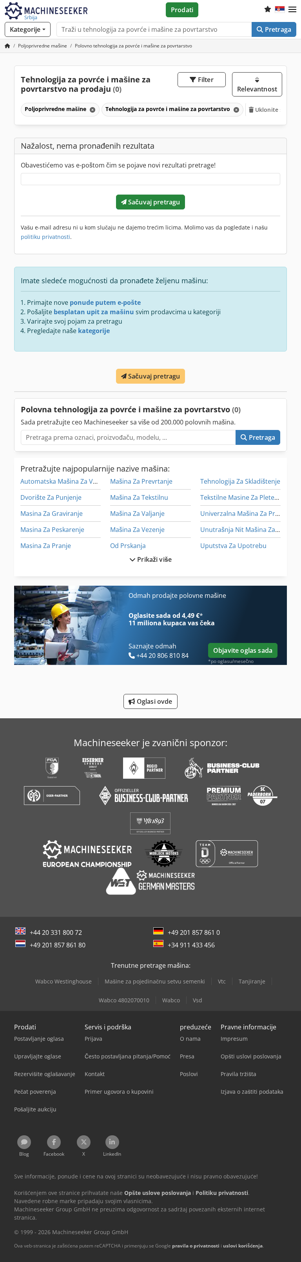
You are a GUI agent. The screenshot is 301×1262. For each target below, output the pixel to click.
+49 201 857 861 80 (57, 945)
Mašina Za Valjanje (137, 513)
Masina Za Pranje (45, 545)
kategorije (94, 330)
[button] (292, 9)
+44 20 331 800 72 (56, 932)
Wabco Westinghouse (63, 981)
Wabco (171, 1000)
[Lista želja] (267, 9)
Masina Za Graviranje (51, 513)
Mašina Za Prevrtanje (141, 481)
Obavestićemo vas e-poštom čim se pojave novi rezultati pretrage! (118, 165)
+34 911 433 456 (191, 945)
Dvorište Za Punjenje (51, 497)
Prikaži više (154, 559)
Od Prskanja (128, 545)
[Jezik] (280, 9)
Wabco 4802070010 (124, 1000)
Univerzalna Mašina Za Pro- (240, 513)
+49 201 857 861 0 (194, 932)
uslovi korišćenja (243, 1245)
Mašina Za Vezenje (137, 529)
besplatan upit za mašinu (94, 312)
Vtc (222, 981)
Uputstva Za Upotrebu (233, 545)
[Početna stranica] (7, 45)
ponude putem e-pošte (105, 302)
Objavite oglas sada (242, 650)
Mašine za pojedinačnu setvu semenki (155, 981)
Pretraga (277, 29)
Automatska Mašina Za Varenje (66, 481)
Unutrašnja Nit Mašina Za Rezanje (250, 529)
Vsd (197, 1000)
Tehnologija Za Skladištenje (240, 481)
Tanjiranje (252, 981)
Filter (205, 79)
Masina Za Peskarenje (52, 529)
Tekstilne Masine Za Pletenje (241, 497)
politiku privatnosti (45, 236)
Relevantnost (257, 89)
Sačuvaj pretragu (153, 202)
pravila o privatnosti (195, 1245)
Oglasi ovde (153, 701)
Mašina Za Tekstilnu (139, 497)
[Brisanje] (92, 109)
